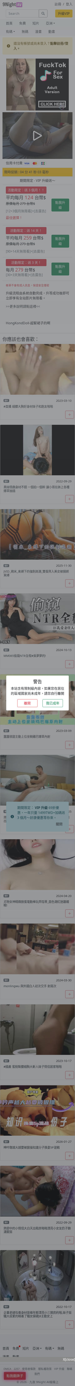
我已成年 (52, 703)
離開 (27, 703)
